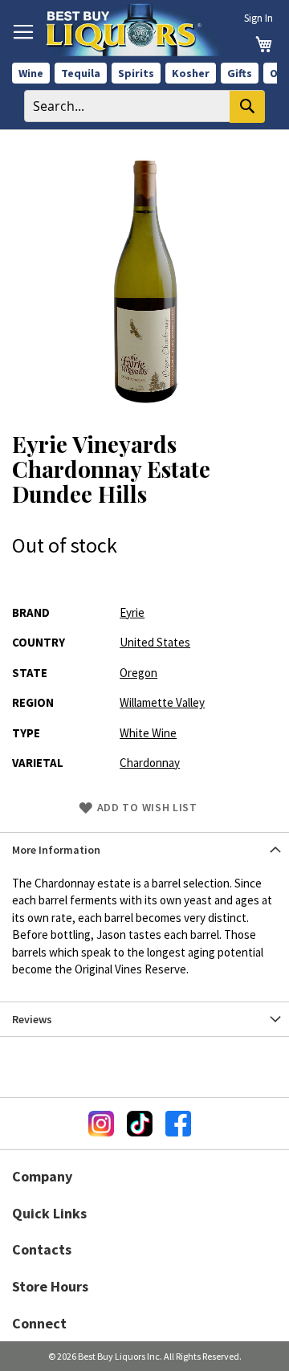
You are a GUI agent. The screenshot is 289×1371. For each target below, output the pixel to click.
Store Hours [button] (50, 1286)
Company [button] (42, 1176)
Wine (30, 73)
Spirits (136, 73)
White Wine (148, 733)
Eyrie (132, 612)
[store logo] (137, 29)
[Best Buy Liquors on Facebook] (178, 1123)
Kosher (191, 73)
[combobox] (144, 106)
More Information (56, 850)
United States (155, 642)
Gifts (239, 73)
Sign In (258, 18)
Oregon (138, 672)
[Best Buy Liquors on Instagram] (101, 1123)
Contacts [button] (41, 1249)
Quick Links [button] (49, 1213)
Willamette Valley (162, 702)
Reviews (32, 1019)
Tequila (80, 73)
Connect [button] (39, 1323)
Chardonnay (150, 762)
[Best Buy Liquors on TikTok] (140, 1123)
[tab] (144, 849)
